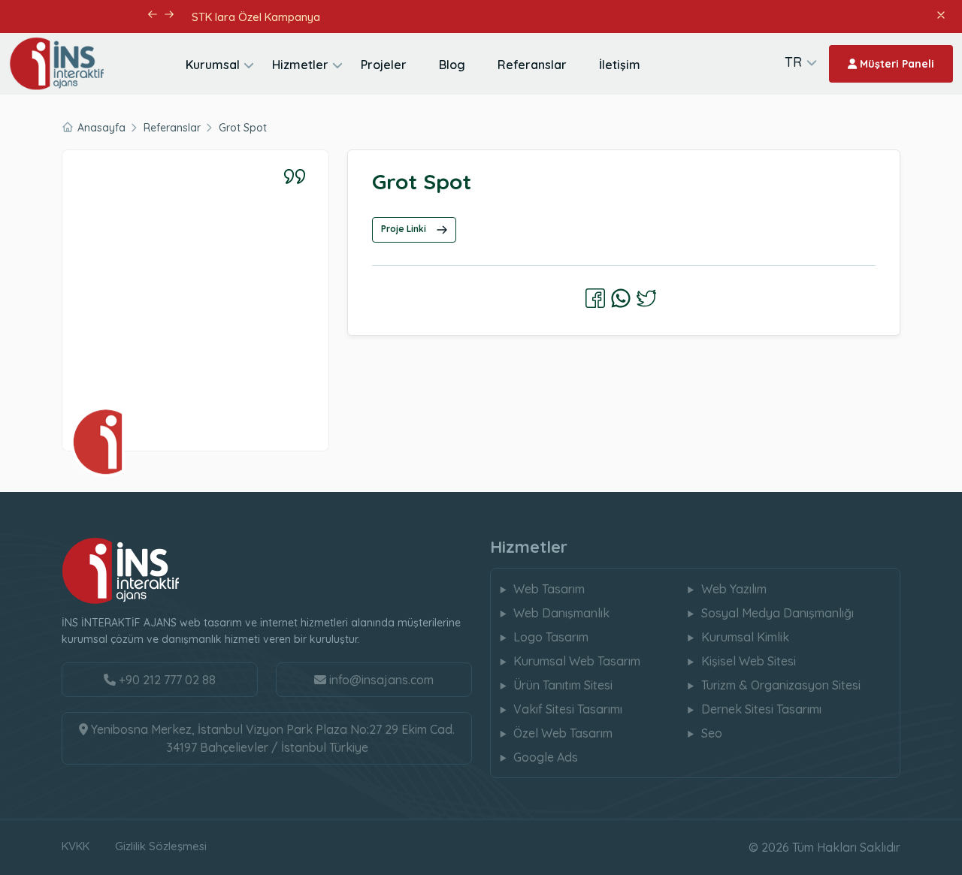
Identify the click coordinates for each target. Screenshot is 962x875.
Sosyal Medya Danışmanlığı (777, 612)
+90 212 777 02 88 (166, 679)
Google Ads (545, 757)
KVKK (75, 846)
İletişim (619, 64)
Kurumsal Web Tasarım (576, 660)
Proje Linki (404, 228)
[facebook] (595, 298)
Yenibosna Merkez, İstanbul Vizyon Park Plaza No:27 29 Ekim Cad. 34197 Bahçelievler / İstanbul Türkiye (271, 738)
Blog (452, 64)
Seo (711, 733)
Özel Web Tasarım (563, 733)
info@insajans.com (381, 679)
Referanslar (532, 64)
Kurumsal (213, 64)
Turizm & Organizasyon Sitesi (781, 684)
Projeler (384, 64)
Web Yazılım (734, 588)
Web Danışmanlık (561, 612)
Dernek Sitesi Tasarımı (761, 709)
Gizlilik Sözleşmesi (161, 846)
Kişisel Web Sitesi (748, 660)
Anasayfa (101, 127)
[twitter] (646, 298)
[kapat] (940, 13)
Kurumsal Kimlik (745, 636)
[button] (152, 14)
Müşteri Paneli (895, 64)
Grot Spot (243, 127)
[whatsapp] (621, 298)
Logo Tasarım (550, 636)
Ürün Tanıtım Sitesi (563, 684)
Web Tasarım (549, 588)
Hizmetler (300, 64)
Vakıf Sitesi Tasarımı (567, 709)
